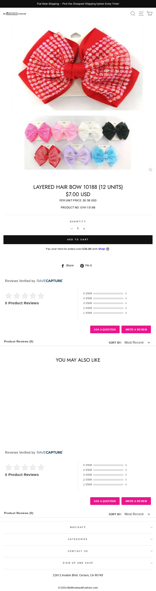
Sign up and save (78, 563)
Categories (78, 539)
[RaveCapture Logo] (49, 280)
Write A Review (136, 329)
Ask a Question (105, 329)
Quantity (78, 221)
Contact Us (78, 551)
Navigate (78, 527)
